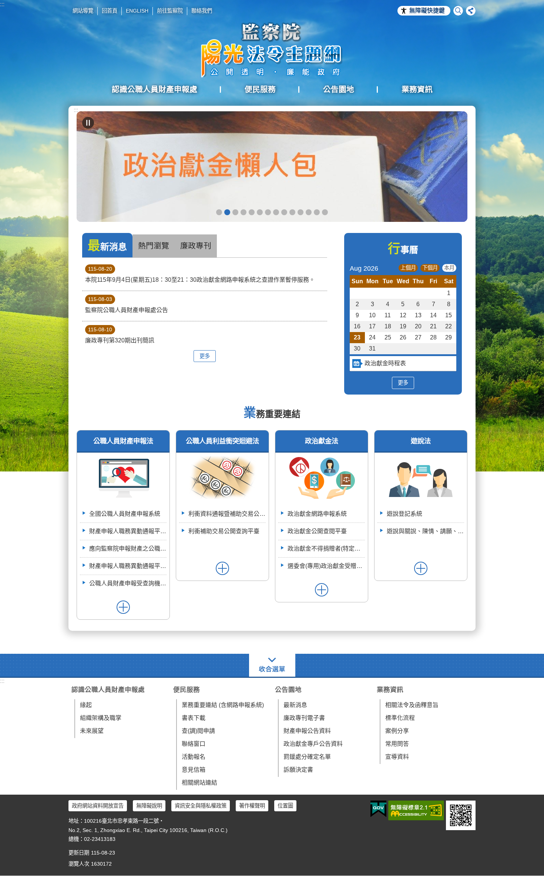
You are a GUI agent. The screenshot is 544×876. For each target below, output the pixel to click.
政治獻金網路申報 (219, 212)
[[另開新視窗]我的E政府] (378, 809)
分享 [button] (471, 11)
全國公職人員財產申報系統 (124, 514)
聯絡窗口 (193, 744)
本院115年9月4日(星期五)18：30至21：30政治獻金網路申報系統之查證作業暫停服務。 (200, 274)
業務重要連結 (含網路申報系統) (223, 705)
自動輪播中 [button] (88, 123)
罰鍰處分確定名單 (307, 757)
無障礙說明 (149, 806)
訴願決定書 (298, 770)
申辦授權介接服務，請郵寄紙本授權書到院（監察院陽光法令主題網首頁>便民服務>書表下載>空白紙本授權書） (268, 212)
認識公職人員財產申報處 (108, 689)
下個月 (430, 268)
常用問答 (397, 744)
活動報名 (193, 757)
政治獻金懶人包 (227, 212)
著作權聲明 (252, 806)
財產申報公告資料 (307, 731)
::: (2, 4)
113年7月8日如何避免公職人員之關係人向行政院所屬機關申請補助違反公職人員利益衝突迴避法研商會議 (309, 212)
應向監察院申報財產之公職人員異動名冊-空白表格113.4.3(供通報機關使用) (128, 548)
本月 (449, 268)
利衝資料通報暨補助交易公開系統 (300, 212)
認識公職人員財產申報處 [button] (154, 89)
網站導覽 (83, 11)
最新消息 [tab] (107, 246)
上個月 (408, 268)
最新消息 (295, 705)
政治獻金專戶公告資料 (313, 744)
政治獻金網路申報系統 (317, 514)
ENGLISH (137, 11)
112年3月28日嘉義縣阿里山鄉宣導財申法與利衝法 (325, 212)
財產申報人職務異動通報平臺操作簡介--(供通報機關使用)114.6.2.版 (128, 566)
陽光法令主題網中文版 (272, 49)
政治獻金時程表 (385, 363)
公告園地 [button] (338, 89)
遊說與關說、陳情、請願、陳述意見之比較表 (425, 531)
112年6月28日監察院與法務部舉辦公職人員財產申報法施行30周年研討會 (317, 212)
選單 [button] (272, 665)
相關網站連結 (199, 782)
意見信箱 (193, 770)
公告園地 (288, 689)
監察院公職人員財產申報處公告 (126, 304)
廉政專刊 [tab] (195, 245)
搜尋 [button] (458, 11)
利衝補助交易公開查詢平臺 (223, 531)
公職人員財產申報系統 (284, 212)
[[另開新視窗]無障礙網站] (416, 811)
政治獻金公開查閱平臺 (252, 212)
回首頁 (109, 11)
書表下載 (193, 718)
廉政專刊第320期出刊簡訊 (119, 335)
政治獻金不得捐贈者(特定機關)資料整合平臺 (326, 548)
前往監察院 (170, 11)
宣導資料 (397, 757)
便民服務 (186, 689)
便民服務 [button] (260, 89)
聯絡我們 (201, 11)
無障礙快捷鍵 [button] (427, 10)
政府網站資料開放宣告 (98, 806)
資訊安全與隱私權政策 (200, 806)
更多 (204, 356)
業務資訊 (390, 689)
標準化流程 (400, 718)
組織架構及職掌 (100, 718)
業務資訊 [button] (417, 89)
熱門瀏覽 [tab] (153, 245)
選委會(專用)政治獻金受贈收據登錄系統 (326, 566)
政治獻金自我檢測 (235, 212)
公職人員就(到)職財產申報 (276, 212)
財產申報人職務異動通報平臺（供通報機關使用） (128, 531)
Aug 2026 (364, 268)
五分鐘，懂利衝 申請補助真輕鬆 (292, 212)
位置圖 (285, 806)
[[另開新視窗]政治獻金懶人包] (272, 166)
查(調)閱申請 (198, 731)
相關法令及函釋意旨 (412, 705)
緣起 (86, 705)
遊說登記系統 (404, 514)
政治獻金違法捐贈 (243, 212)
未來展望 (92, 731)
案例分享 (397, 731)
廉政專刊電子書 (304, 718)
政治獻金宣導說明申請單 (260, 212)
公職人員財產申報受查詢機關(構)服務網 (128, 583)
